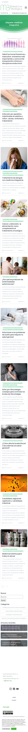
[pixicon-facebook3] (14, 688)
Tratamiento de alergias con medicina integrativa (12, 179)
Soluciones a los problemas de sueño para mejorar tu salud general (13, 334)
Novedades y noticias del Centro (14, 614)
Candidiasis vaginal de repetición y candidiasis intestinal (12, 500)
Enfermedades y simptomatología (14, 611)
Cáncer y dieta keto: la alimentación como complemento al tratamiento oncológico (12, 227)
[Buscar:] (12, 597)
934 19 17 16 (5, 13)
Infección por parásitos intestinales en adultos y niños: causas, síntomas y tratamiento (13, 117)
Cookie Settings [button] (6, 728)
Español (14, 700)
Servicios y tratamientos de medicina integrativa (14, 618)
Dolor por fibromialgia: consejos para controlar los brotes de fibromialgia (13, 391)
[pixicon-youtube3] (17, 688)
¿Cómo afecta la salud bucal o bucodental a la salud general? (14, 445)
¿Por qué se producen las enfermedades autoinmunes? (12, 281)
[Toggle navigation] (25, 7)
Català (14, 697)
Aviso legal (6, 707)
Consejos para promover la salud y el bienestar (14, 607)
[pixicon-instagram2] (10, 688)
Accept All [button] (14, 728)
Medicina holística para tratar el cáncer (12, 555)
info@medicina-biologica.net (19, 13)
